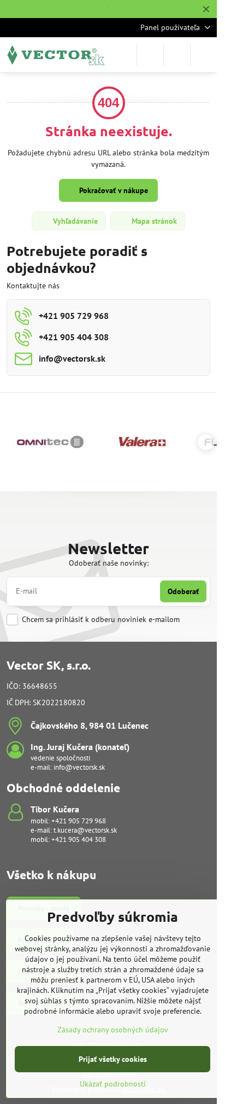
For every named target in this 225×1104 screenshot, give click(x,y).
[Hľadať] (150, 55)
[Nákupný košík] (177, 55)
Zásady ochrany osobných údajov (112, 1030)
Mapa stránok (153, 221)
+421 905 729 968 (78, 821)
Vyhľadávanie (74, 221)
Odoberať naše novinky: (109, 563)
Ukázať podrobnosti (113, 1084)
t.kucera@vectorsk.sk (85, 830)
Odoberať (183, 591)
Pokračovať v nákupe (112, 190)
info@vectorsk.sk (79, 767)
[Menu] (204, 55)
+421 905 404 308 (78, 839)
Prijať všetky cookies (113, 1059)
